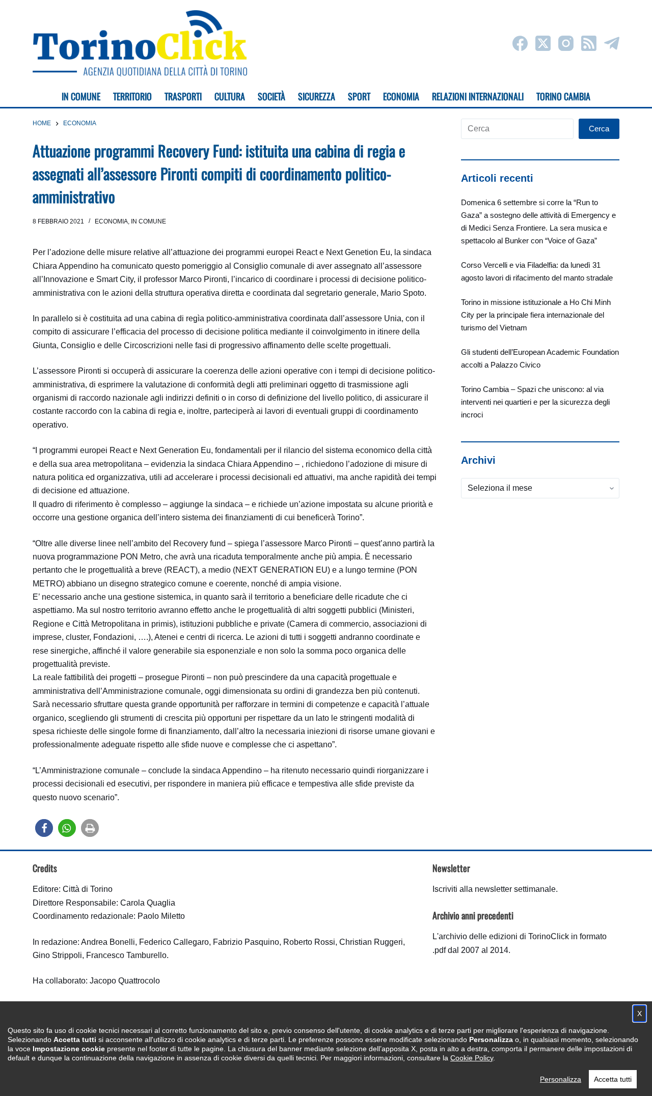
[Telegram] (611, 43)
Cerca (599, 128)
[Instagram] (566, 43)
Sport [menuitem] (359, 96)
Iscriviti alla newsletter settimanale (494, 889)
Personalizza (560, 1079)
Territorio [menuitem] (132, 96)
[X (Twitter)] (543, 43)
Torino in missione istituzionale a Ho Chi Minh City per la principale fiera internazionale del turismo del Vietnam (536, 315)
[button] (44, 828)
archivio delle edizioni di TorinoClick (504, 936)
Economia (111, 221)
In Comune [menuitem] (81, 96)
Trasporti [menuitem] (183, 96)
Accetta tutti (613, 1079)
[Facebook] (520, 43)
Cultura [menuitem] (229, 96)
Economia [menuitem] (401, 96)
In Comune (148, 221)
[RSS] (588, 43)
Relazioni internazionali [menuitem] (478, 96)
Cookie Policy (471, 1058)
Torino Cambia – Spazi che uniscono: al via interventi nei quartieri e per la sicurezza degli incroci (535, 402)
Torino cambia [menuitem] (563, 96)
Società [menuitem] (271, 96)
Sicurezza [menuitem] (316, 96)
